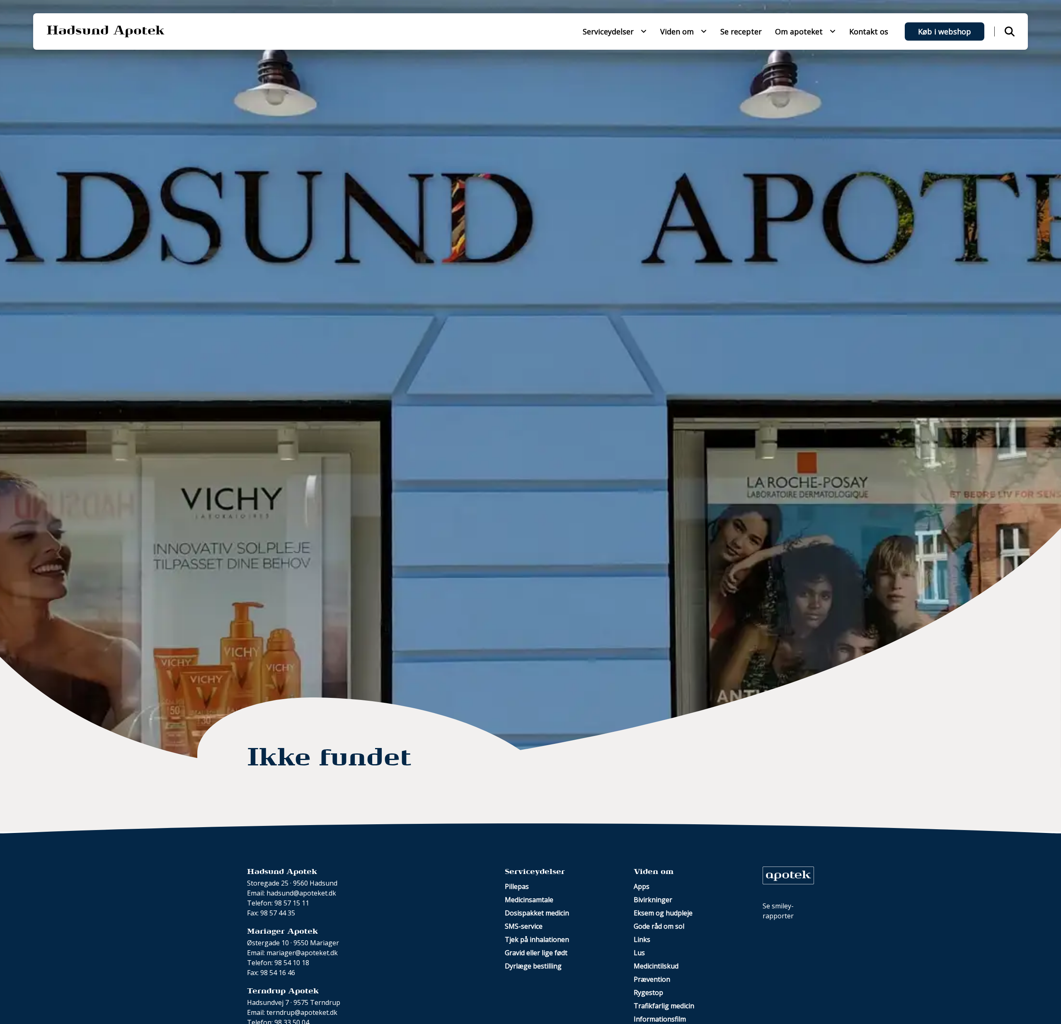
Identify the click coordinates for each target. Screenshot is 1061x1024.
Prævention (652, 979)
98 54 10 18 (291, 962)
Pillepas (517, 886)
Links (642, 939)
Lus (639, 952)
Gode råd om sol (659, 926)
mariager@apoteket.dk (302, 952)
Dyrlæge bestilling (533, 966)
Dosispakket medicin (537, 912)
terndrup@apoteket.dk (301, 1012)
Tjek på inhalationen (537, 939)
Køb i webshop (944, 31)
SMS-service (524, 926)
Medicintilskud (656, 966)
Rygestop (648, 992)
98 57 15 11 (291, 903)
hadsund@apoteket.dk (301, 893)
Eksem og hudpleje (663, 912)
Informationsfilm (660, 1019)
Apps (641, 886)
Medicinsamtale (529, 899)
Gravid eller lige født (536, 952)
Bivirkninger (653, 899)
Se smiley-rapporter (778, 910)
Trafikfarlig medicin (664, 1005)
